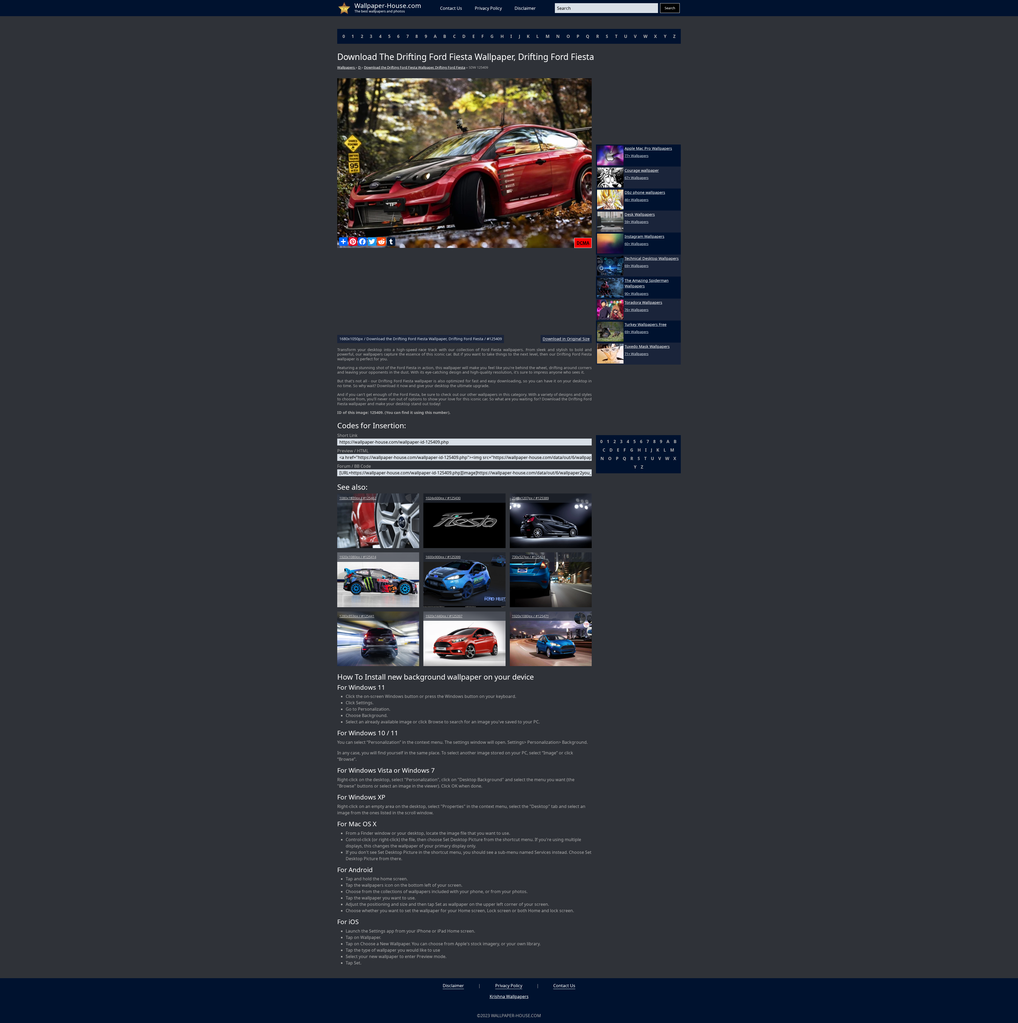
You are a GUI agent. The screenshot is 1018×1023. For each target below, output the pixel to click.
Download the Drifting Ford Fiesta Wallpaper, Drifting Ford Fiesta (414, 67)
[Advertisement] (464, 293)
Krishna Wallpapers (509, 996)
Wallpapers (346, 67)
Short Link (347, 435)
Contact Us (451, 8)
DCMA (583, 243)
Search (670, 8)
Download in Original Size (566, 339)
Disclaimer (525, 8)
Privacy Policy (488, 8)
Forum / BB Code (354, 466)
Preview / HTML (352, 451)
